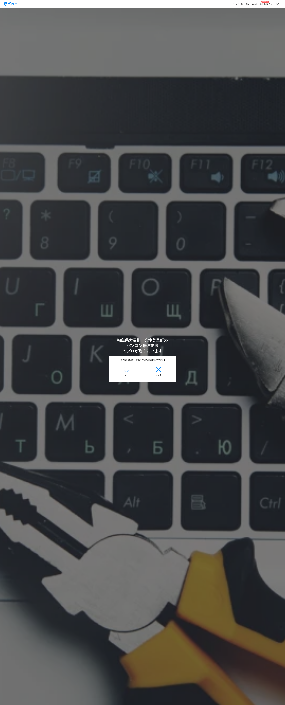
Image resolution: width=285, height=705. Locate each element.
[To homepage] (10, 4)
